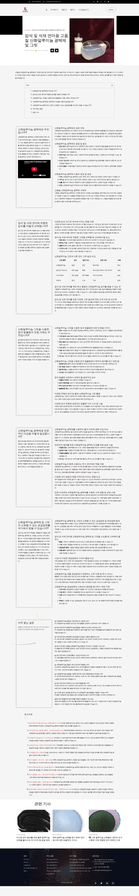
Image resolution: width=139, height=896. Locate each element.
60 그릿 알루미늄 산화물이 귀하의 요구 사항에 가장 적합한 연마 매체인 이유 (105, 838)
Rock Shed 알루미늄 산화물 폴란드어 (42, 767)
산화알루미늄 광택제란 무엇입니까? (44, 91)
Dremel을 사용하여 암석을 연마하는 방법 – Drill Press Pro (49, 789)
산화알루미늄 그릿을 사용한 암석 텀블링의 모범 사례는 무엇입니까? (56, 98)
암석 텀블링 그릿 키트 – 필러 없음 (40, 760)
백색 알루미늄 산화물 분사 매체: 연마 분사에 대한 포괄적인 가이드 (68, 838)
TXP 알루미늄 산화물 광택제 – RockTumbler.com (46, 730)
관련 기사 (36, 112)
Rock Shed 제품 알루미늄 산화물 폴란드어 (43, 723)
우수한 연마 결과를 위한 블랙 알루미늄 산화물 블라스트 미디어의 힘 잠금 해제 (33, 838)
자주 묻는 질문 (38, 109)
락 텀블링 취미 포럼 (35, 752)
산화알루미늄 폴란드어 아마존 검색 (41, 738)
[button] (52, 50)
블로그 (72, 10)
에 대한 (53, 10)
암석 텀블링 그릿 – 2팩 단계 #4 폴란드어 (43, 774)
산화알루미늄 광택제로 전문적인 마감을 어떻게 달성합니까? (53, 102)
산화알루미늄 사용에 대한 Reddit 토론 (42, 745)
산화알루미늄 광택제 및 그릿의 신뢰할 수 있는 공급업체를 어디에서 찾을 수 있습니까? (62, 105)
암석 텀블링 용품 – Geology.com (41, 782)
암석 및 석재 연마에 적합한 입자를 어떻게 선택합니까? (51, 94)
